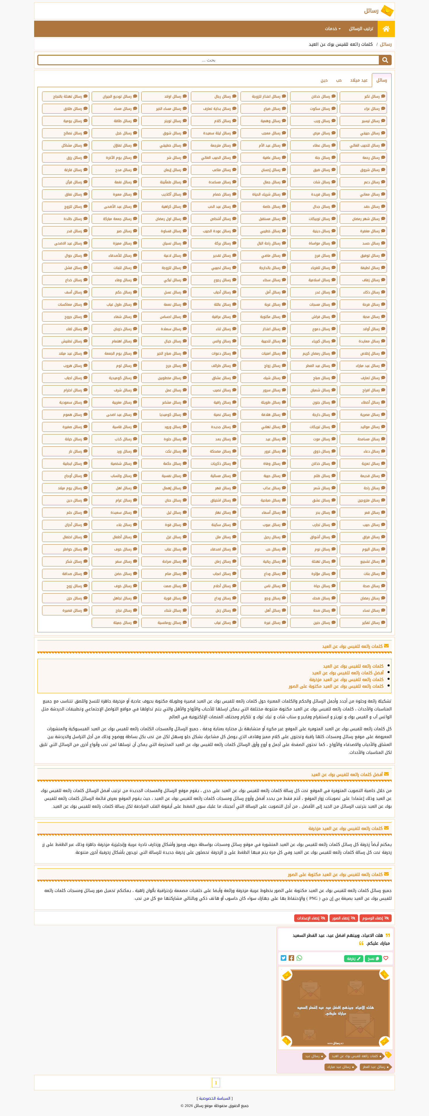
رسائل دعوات (221, 353)
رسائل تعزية (371, 463)
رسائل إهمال (172, 488)
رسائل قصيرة (72, 610)
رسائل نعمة (172, 304)
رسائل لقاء (74, 329)
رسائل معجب (270, 133)
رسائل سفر (123, 561)
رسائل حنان (173, 500)
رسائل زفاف (371, 280)
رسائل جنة (322, 157)
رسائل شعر (321, 488)
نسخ (371, 958)
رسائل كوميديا (170, 414)
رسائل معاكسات (70, 304)
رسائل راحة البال (268, 243)
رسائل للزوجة (171, 268)
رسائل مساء (123, 108)
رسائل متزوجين (369, 500)
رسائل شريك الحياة (266, 194)
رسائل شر (174, 157)
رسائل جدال (321, 206)
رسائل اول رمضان (168, 219)
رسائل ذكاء (371, 292)
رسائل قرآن (74, 182)
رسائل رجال (222, 96)
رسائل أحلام (222, 586)
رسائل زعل (223, 610)
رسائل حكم (123, 292)
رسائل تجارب (321, 525)
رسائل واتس (221, 341)
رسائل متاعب (221, 170)
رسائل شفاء (123, 317)
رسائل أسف (73, 292)
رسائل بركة (222, 243)
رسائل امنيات (270, 353)
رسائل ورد (124, 451)
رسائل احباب (73, 378)
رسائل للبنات (123, 268)
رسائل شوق (172, 133)
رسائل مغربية (122, 402)
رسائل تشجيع (370, 561)
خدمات (332, 29)
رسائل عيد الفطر (318, 365)
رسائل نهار (223, 512)
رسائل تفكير (371, 622)
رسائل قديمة (370, 476)
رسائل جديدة (221, 427)
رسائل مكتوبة (270, 317)
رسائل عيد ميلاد (70, 353)
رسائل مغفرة (370, 231)
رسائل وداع (272, 574)
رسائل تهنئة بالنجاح (67, 96)
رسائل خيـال (172, 341)
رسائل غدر (322, 292)
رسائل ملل (223, 537)
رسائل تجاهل (122, 598)
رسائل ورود (172, 427)
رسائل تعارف (370, 378)
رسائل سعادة (171, 329)
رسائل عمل (173, 390)
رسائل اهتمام (122, 341)
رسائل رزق (74, 157)
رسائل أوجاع (73, 476)
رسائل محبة (371, 317)
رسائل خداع (73, 280)
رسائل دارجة (321, 414)
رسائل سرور (271, 390)
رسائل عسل (172, 292)
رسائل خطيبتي (170, 145)
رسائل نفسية (171, 476)
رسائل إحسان (270, 170)
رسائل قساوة (171, 231)
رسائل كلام (222, 121)
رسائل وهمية (270, 121)
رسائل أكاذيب (171, 194)
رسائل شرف (123, 390)
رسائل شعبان (320, 390)
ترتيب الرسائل (361, 29)
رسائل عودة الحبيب (217, 231)
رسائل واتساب (121, 476)
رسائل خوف (123, 549)
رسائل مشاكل (72, 145)
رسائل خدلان (320, 96)
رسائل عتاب (173, 549)
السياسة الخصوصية (214, 1098)
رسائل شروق (370, 170)
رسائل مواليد (370, 427)
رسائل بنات (372, 574)
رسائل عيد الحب (219, 206)
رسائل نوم (322, 549)
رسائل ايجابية (72, 463)
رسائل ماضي (270, 255)
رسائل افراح (371, 390)
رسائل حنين (321, 622)
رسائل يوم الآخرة (119, 157)
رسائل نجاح (124, 610)
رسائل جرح (173, 365)
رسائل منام (173, 574)
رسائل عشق (321, 500)
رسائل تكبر (372, 96)
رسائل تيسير (371, 121)
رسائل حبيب (371, 525)
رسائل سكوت (320, 108)
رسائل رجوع (222, 280)
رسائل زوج (74, 586)
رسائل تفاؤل (122, 145)
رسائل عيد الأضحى (118, 206)
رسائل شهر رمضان (366, 219)
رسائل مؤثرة (320, 574)
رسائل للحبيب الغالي (365, 145)
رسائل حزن (74, 598)
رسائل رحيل (272, 537)
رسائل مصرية (370, 414)
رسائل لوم (124, 365)
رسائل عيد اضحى (119, 414)
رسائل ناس (272, 586)
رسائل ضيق (321, 170)
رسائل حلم (74, 512)
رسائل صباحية (270, 500)
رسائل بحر (323, 512)
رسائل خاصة (271, 206)
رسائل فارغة (73, 170)
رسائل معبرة (122, 194)
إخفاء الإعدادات (308, 918)
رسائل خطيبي (270, 231)
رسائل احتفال (72, 537)
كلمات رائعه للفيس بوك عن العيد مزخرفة (346, 680)
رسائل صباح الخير (169, 353)
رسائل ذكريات (221, 463)
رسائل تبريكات (320, 427)
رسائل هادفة (270, 414)
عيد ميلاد (359, 80)
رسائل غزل (173, 537)
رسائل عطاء (321, 145)
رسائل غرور (272, 451)
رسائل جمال (271, 182)
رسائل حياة (322, 586)
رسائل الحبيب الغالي (216, 157)
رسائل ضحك (321, 598)
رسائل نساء (371, 610)
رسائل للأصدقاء (120, 255)
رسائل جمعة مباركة (117, 219)
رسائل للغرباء (320, 268)
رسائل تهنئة (321, 561)
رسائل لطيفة (370, 268)
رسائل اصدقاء (220, 549)
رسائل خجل (124, 133)
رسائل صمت (172, 586)
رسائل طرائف (221, 365)
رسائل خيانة (73, 439)
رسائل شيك (271, 378)
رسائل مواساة (319, 243)
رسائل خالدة (73, 219)
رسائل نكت (173, 451)
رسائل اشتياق (220, 500)
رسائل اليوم (371, 549)
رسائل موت (321, 439)
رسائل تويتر (172, 121)
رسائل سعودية (70, 402)
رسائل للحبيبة (270, 341)
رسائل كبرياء (321, 341)
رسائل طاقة (123, 121)
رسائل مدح (123, 170)
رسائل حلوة (172, 439)
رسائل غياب (222, 622)
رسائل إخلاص (370, 353)
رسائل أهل (272, 610)
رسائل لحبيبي (221, 268)
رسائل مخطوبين (169, 378)
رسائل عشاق (221, 378)
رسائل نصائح (73, 133)
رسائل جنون (321, 402)
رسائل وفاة (271, 463)
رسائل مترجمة (220, 145)
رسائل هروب (72, 365)
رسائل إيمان (172, 170)
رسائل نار (75, 451)
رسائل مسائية (220, 476)
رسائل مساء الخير (168, 108)
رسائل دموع (321, 329)
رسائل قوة (173, 525)
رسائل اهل (124, 488)
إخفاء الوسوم (372, 918)
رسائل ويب (322, 121)
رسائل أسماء (271, 512)
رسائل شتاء (172, 610)
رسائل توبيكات (319, 219)
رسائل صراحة (171, 561)
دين (324, 80)
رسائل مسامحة (369, 439)
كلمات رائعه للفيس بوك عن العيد (353, 666)
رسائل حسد (371, 243)
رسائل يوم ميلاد (70, 488)
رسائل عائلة (222, 304)
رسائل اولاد (172, 96)
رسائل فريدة (320, 194)
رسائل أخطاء (370, 402)
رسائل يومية (72, 121)
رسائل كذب (123, 439)
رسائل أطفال (122, 537)
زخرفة (351, 958)
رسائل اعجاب (222, 574)
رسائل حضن (123, 574)
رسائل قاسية (122, 427)
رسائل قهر (223, 488)
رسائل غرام (124, 500)
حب (339, 80)
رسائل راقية (222, 402)
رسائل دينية (321, 231)
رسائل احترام (73, 390)
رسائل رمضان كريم (316, 353)
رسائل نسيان (172, 243)
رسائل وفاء (123, 280)
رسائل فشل (73, 268)
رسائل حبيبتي (370, 133)
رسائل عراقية (221, 317)
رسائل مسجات (319, 304)
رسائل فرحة (371, 304)
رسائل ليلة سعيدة (217, 133)
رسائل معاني (370, 194)
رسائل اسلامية (319, 280)
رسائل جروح (73, 317)
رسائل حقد (372, 206)
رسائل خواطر (72, 549)
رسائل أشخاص (220, 219)
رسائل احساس (170, 317)
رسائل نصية (222, 414)
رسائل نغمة (123, 182)
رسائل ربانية (271, 561)
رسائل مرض (321, 133)
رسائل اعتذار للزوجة (266, 96)
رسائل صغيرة (72, 427)
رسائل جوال (73, 255)
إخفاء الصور (340, 918)
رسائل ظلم (322, 476)
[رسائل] (386, 29)
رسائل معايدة (369, 341)
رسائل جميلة (122, 622)
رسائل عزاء (372, 108)
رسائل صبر (124, 231)
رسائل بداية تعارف (217, 108)
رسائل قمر (372, 512)
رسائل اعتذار (271, 329)
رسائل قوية (172, 598)
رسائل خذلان (320, 463)
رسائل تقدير (222, 255)
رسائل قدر (74, 231)
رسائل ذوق (321, 451)
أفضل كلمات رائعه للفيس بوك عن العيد (347, 673)
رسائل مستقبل (269, 219)
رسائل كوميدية (120, 378)
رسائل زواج (272, 365)
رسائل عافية (271, 157)
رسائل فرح (322, 255)
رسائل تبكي (172, 280)
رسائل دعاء (372, 451)
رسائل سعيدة (121, 512)
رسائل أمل (272, 292)
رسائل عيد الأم (269, 145)
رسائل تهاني (270, 427)
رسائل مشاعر (171, 402)
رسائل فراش (321, 317)
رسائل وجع (272, 598)
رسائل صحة (371, 586)
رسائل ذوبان (123, 329)
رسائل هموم (72, 414)
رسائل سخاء (271, 280)
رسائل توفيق (370, 255)
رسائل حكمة (172, 463)
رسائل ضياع (272, 108)
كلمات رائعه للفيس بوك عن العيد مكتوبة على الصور (336, 686)
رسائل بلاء (124, 525)
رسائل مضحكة (220, 451)
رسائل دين (74, 500)
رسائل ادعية (172, 255)
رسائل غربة (272, 304)
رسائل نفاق (73, 194)
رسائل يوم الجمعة (118, 353)
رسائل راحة (372, 488)
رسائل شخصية (121, 463)
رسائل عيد (273, 439)
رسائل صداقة (72, 574)
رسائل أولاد (371, 329)
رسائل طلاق (73, 108)
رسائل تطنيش (71, 341)
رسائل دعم (372, 182)
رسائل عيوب (271, 525)
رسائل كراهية (171, 206)
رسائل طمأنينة (170, 182)
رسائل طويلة (270, 402)
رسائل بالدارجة (269, 268)
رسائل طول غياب (119, 304)
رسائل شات (321, 182)
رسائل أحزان (73, 525)
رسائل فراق (371, 537)
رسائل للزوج (73, 206)
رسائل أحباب (222, 292)
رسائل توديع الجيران (117, 96)
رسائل (386, 44)
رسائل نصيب (222, 390)
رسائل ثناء (223, 329)
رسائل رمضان (370, 598)
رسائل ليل (174, 512)
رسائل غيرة (272, 622)
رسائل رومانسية (169, 622)
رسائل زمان (222, 561)
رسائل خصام (222, 194)
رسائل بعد (223, 439)
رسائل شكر (74, 561)
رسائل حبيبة (272, 476)
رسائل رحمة (371, 157)
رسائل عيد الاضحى (68, 243)
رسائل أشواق (320, 537)
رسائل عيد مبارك (368, 365)
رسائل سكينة (221, 525)
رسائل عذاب (271, 488)
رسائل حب (273, 549)
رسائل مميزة (122, 243)
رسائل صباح (321, 378)
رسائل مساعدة (220, 182)
